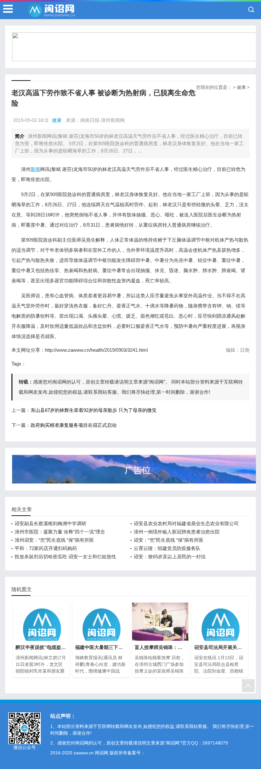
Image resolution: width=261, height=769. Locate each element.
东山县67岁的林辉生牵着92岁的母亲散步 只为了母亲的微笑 (94, 410)
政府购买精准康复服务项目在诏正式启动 (73, 425)
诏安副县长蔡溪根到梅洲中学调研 (50, 523)
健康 (241, 87)
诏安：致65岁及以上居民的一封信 (170, 556)
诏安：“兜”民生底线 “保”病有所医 (168, 540)
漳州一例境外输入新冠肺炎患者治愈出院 (177, 531)
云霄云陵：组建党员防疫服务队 (167, 548)
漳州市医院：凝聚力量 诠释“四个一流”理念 (60, 531)
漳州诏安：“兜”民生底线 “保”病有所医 (54, 540)
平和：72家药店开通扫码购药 (46, 548)
